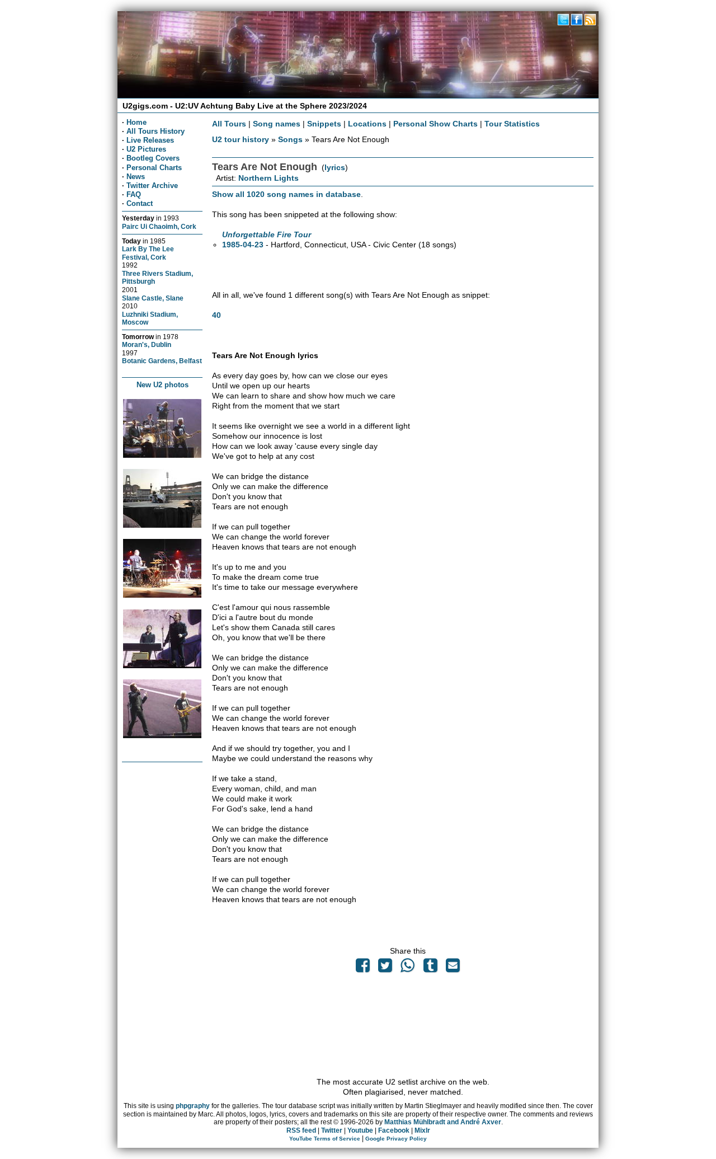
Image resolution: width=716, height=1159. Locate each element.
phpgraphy (193, 1105)
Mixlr (422, 1130)
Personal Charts (154, 167)
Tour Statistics (512, 123)
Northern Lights (268, 177)
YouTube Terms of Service (324, 1138)
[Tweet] (385, 968)
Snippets (324, 123)
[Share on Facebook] (362, 968)
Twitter (331, 1130)
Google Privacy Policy (396, 1138)
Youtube (360, 1130)
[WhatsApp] (408, 968)
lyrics (334, 167)
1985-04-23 (242, 244)
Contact (139, 203)
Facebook (393, 1130)
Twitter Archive (152, 185)
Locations (367, 123)
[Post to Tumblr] (430, 968)
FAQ (133, 194)
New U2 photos (162, 385)
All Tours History (155, 131)
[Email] (452, 968)
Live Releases (150, 140)
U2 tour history (240, 139)
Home (136, 122)
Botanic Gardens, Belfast (162, 360)
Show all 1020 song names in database (286, 194)
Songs (290, 139)
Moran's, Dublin (146, 344)
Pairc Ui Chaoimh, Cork (159, 226)
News (135, 176)
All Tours (229, 123)
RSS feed (301, 1130)
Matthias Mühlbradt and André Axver (442, 1122)
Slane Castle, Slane (152, 298)
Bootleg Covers (153, 158)
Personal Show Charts (435, 123)
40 (216, 315)
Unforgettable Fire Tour (266, 234)
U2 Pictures (146, 149)
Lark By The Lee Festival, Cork (148, 253)
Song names (276, 123)
